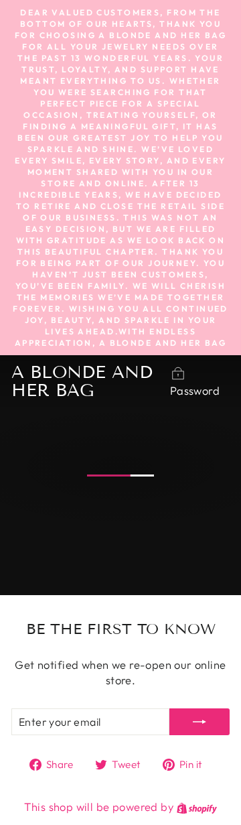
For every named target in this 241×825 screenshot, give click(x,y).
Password (195, 390)
